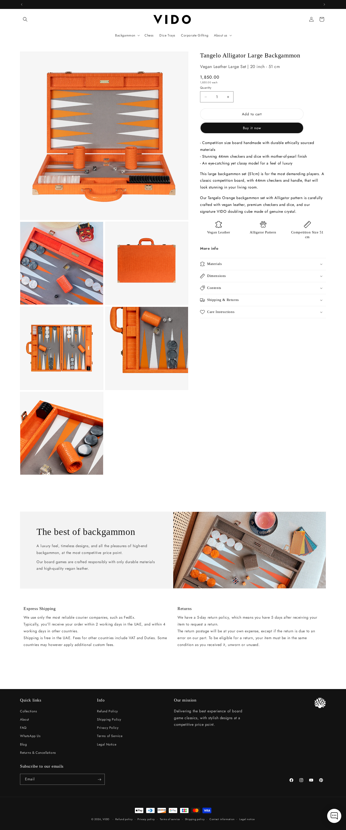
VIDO (106, 819)
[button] (25, 19)
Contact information (221, 819)
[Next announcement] (324, 4)
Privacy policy (146, 819)
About (24, 719)
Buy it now (252, 128)
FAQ (23, 727)
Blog (23, 744)
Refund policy (124, 819)
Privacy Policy (107, 727)
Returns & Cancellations (38, 752)
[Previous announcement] (21, 4)
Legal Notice (106, 744)
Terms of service (170, 819)
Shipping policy (195, 819)
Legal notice (247, 819)
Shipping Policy (109, 719)
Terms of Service (110, 736)
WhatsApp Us (30, 736)
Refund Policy (107, 711)
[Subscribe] (99, 779)
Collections (28, 711)
